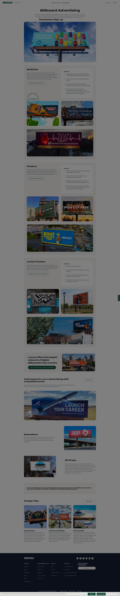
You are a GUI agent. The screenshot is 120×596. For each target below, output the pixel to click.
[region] (60, 594)
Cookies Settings (82, 594)
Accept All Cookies (101, 594)
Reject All (92, 594)
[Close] (118, 593)
